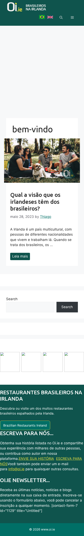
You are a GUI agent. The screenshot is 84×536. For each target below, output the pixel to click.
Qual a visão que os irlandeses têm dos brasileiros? (35, 202)
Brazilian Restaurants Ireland (25, 425)
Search (12, 299)
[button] (61, 17)
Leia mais (20, 256)
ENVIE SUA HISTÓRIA (36, 459)
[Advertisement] (42, 70)
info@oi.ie (16, 469)
